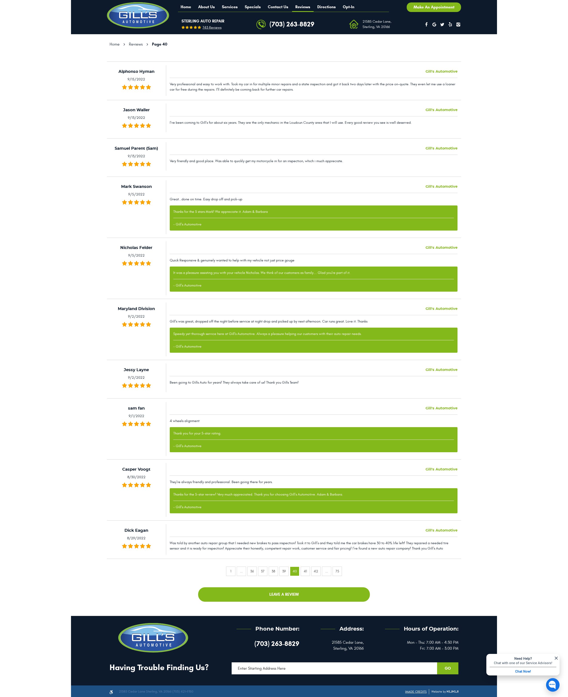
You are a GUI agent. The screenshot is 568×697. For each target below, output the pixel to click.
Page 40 (159, 44)
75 (337, 571)
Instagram (458, 24)
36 (252, 571)
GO (448, 668)
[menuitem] (186, 7)
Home (186, 6)
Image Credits (416, 692)
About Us (206, 6)
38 (273, 571)
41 (305, 571)
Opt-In (348, 6)
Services (230, 6)
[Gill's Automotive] (138, 15)
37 (262, 571)
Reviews (302, 6)
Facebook (426, 24)
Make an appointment (434, 7)
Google (434, 24)
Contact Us (278, 6)
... (241, 571)
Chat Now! (523, 671)
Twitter (442, 24)
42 (316, 571)
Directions (326, 6)
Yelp (450, 24)
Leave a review (284, 594)
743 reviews (212, 27)
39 (284, 571)
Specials (253, 6)
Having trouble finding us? (159, 667)
